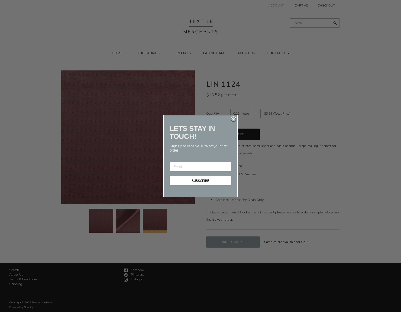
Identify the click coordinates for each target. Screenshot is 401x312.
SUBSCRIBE (200, 181)
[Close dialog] (233, 119)
